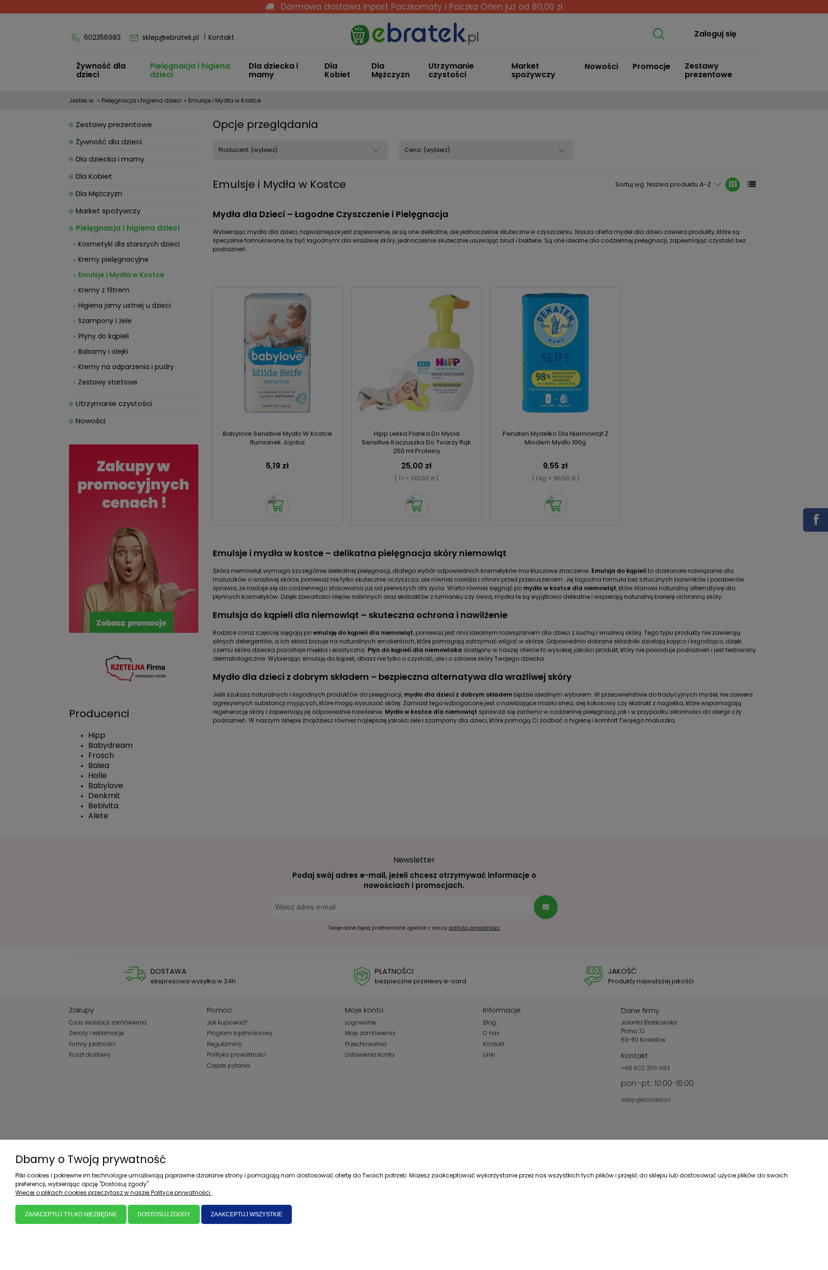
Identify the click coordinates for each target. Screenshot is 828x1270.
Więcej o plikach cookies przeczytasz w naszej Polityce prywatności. (113, 1192)
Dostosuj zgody (164, 1214)
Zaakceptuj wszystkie (246, 1214)
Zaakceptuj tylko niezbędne (71, 1214)
